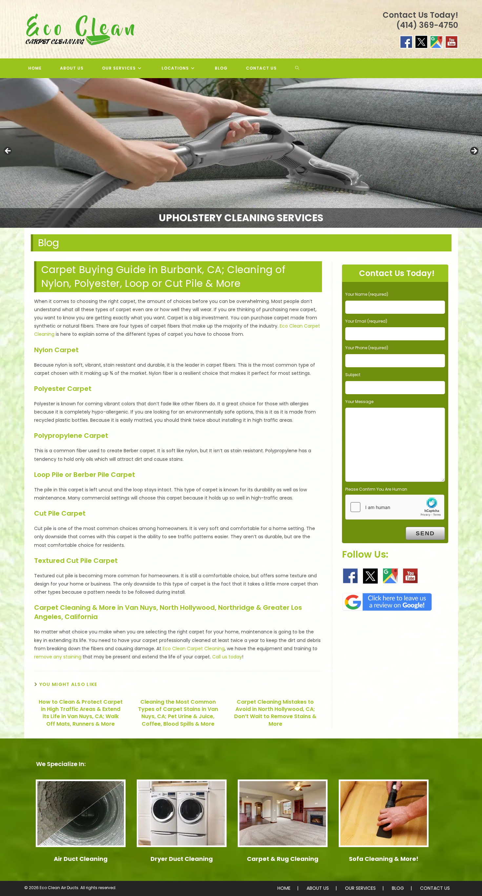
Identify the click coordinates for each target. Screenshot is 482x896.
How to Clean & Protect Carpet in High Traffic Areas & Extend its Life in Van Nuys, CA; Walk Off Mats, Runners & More (81, 713)
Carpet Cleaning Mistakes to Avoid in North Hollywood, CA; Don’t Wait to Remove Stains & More (275, 713)
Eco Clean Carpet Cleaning (194, 648)
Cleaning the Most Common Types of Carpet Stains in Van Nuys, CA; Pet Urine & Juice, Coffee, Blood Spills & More (178, 713)
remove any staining (57, 656)
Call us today (227, 656)
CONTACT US (435, 888)
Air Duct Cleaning (81, 859)
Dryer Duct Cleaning (182, 859)
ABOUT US (318, 888)
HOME (284, 888)
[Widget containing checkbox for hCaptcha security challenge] (394, 507)
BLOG (398, 888)
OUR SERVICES (360, 888)
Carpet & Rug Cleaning (282, 859)
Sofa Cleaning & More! (383, 859)
